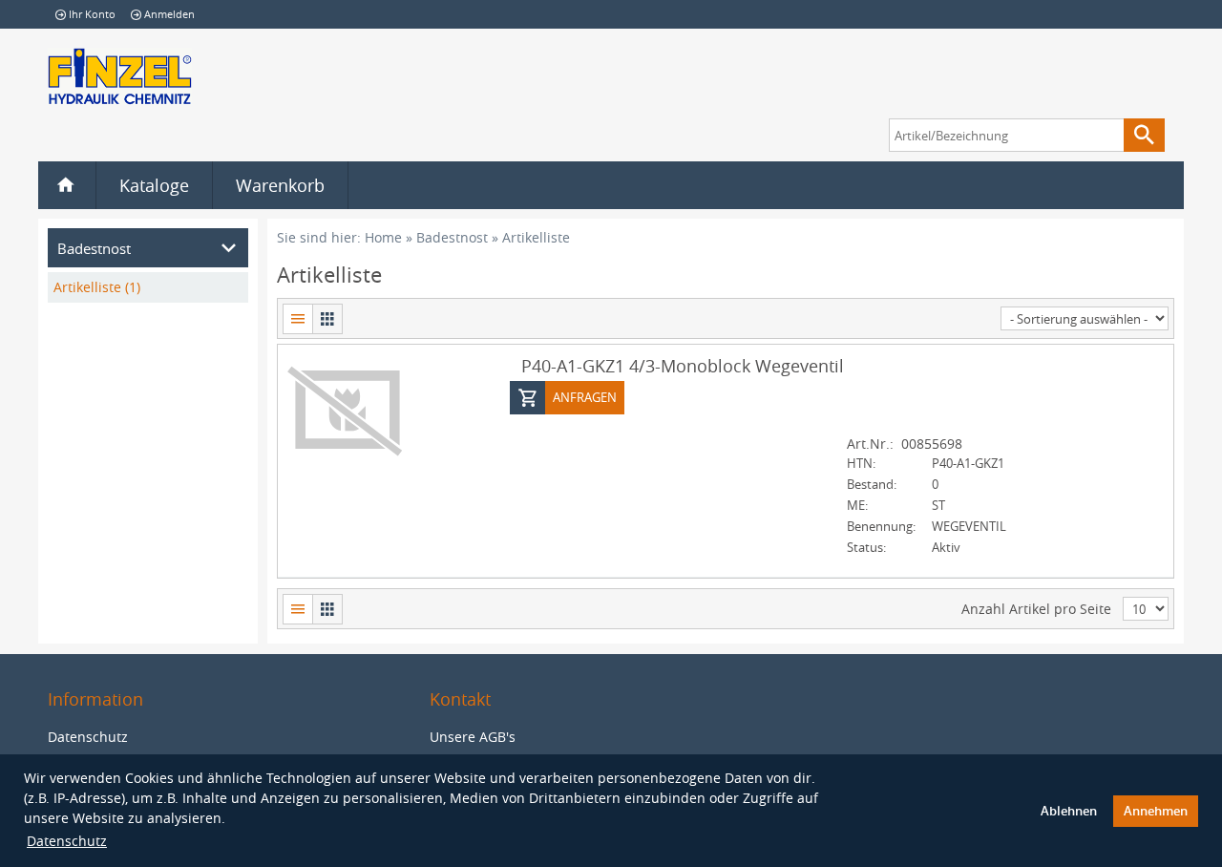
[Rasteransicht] (327, 319)
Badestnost (452, 237)
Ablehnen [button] (1069, 811)
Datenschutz (67, 841)
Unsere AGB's (473, 737)
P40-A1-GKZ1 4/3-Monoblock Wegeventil (682, 365)
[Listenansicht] (297, 319)
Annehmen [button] (1156, 811)
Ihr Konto (92, 14)
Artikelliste (536, 237)
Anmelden (169, 14)
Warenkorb (280, 185)
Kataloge (154, 185)
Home (383, 237)
